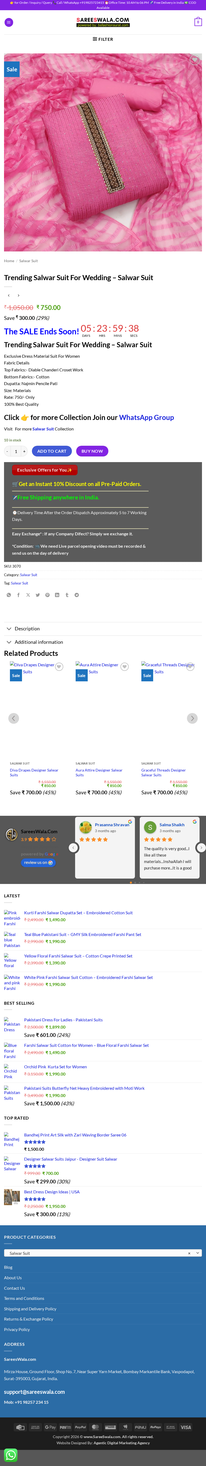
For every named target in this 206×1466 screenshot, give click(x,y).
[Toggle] (9, 629)
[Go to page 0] (131, 883)
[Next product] (9, 295)
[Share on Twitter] (38, 595)
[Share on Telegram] (76, 595)
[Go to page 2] (140, 883)
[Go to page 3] (143, 882)
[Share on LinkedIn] (57, 595)
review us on (35, 862)
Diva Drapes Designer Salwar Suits (34, 772)
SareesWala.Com (39, 831)
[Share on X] (28, 595)
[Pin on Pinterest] (47, 595)
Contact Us (14, 1287)
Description (27, 628)
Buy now (92, 451)
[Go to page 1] (135, 883)
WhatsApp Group (146, 417)
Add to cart (52, 451)
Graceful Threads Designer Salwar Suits (163, 772)
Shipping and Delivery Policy (30, 1308)
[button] (9, 22)
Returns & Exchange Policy (28, 1318)
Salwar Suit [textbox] (100, 1253)
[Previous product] (18, 295)
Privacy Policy (17, 1329)
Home (9, 261)
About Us (13, 1277)
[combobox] (103, 1253)
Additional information (39, 642)
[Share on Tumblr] (66, 595)
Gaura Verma (107, 824)
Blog (8, 1267)
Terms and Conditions (24, 1298)
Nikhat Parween (175, 824)
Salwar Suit (28, 261)
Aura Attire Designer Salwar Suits (99, 772)
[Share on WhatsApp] (9, 595)
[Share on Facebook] (18, 595)
